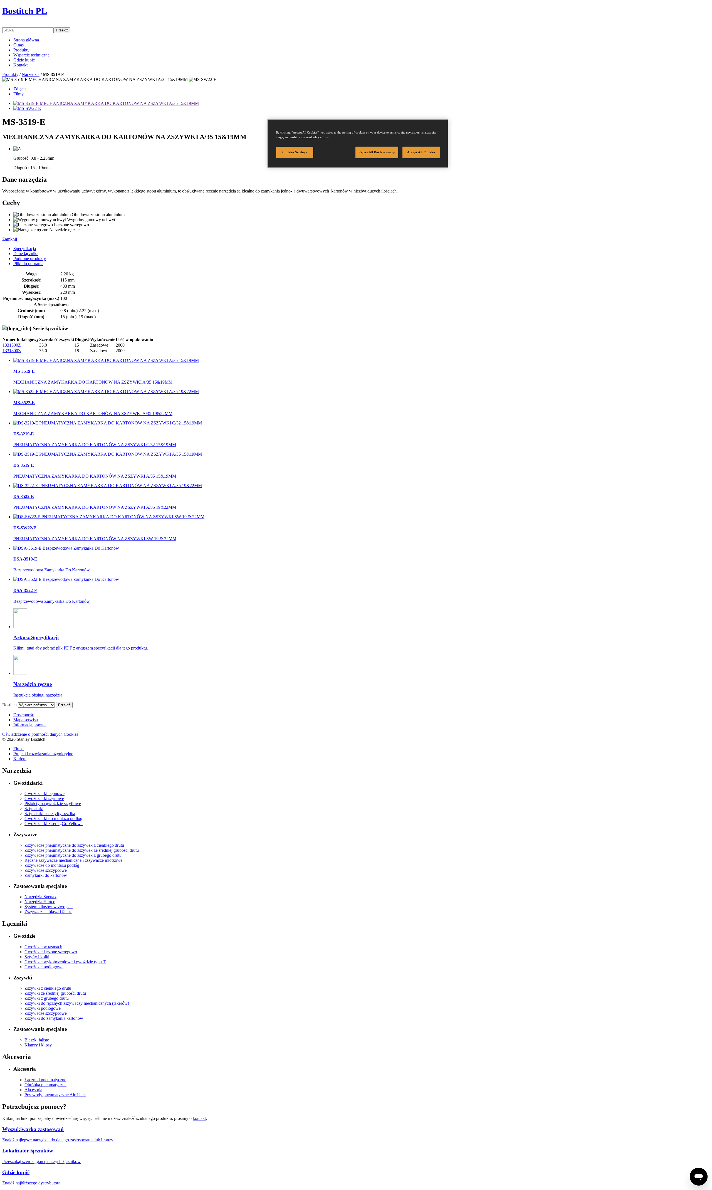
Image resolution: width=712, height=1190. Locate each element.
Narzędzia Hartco (39, 901)
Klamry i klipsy (38, 1045)
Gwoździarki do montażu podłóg (53, 818)
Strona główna (26, 40)
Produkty (21, 50)
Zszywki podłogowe (42, 1008)
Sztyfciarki (33, 808)
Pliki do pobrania (28, 263)
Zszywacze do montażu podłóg (51, 865)
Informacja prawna (29, 724)
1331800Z (12, 350)
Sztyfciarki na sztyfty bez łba (49, 813)
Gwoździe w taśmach (43, 946)
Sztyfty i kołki (36, 956)
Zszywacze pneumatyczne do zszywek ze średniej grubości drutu (81, 850)
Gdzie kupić (24, 60)
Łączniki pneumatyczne (45, 1079)
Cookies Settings (294, 152)
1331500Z (12, 345)
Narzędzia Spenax (40, 896)
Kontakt (20, 65)
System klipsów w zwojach (48, 906)
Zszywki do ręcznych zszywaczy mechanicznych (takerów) (76, 1003)
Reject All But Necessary (377, 152)
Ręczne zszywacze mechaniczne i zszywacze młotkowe (73, 860)
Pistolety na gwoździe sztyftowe (52, 803)
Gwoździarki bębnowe (44, 793)
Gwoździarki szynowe (44, 798)
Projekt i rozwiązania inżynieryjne (43, 753)
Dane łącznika (25, 253)
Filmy (18, 94)
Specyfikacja (24, 248)
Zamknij (9, 239)
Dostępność (23, 714)
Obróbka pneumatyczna (45, 1084)
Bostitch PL (24, 11)
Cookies (71, 734)
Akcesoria (33, 1089)
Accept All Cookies (421, 152)
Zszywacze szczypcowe (45, 870)
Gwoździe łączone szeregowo (50, 951)
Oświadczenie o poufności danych (32, 734)
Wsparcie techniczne (31, 55)
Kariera (19, 758)
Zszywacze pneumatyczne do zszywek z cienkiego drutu (74, 845)
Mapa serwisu (25, 719)
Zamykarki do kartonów (45, 875)
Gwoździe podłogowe (43, 966)
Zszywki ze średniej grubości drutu (55, 993)
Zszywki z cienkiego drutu (47, 988)
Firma (18, 748)
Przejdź (62, 30)
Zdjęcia (19, 89)
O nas (18, 45)
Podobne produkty (29, 258)
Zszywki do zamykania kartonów (53, 1018)
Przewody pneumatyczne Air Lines (55, 1094)
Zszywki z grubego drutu (46, 998)
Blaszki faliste (36, 1040)
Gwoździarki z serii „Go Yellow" (53, 823)
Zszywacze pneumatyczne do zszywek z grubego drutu (73, 855)
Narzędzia (30, 74)
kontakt (199, 1118)
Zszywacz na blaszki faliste (48, 911)
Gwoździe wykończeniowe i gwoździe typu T (65, 961)
